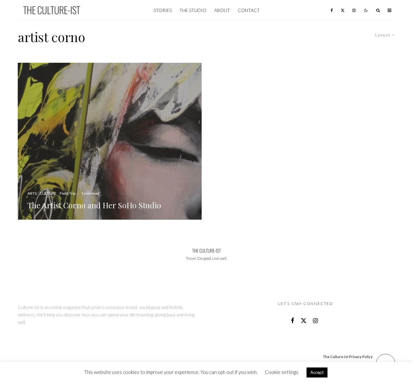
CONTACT (249, 10)
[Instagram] (353, 10)
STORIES (163, 10)
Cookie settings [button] (281, 372)
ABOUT (222, 10)
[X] (342, 10)
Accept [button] (317, 372)
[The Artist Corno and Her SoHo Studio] (110, 141)
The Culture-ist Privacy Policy (348, 357)
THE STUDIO (192, 10)
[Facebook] (332, 10)
